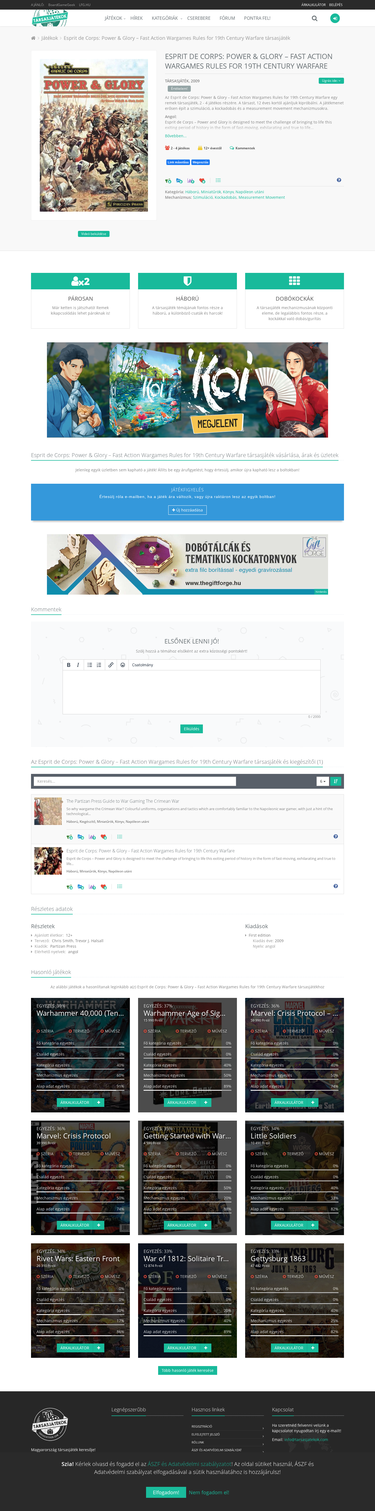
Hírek (136, 18)
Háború (192, 191)
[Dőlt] (78, 665)
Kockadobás (226, 197)
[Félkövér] (68, 665)
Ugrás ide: (330, 80)
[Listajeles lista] (89, 665)
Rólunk (198, 1442)
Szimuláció (203, 197)
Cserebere (199, 18)
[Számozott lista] (99, 665)
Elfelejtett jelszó (206, 1434)
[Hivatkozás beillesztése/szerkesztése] (111, 665)
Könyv (228, 191)
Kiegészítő (87, 821)
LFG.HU (85, 4)
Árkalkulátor (313, 4)
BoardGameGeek (61, 4)
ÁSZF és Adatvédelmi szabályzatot (189, 1464)
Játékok (113, 18)
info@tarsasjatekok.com (306, 1439)
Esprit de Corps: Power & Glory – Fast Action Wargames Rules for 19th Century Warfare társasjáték (177, 38)
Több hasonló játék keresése (188, 1370)
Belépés (336, 4)
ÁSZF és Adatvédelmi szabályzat (217, 1450)
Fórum (227, 18)
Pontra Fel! (257, 18)
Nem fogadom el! (209, 1492)
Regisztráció (202, 1426)
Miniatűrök (211, 191)
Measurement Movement (262, 197)
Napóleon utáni (250, 191)
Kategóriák (165, 18)
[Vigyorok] (122, 665)
